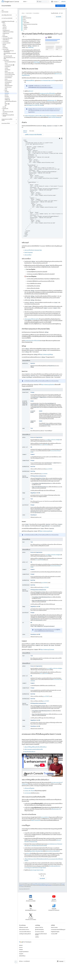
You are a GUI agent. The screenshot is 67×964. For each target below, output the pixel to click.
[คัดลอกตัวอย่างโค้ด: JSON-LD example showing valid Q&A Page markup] (62, 138)
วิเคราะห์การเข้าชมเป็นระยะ (29, 751)
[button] (8, 12)
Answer (32, 401)
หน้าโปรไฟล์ (46, 444)
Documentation (6, 6)
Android (20, 945)
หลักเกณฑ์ (31, 91)
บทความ (41, 444)
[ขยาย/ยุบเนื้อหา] (26, 16)
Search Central (14, 1)
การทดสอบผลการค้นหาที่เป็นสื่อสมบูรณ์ (58, 929)
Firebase (21, 949)
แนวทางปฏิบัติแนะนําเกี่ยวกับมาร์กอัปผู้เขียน (52, 439)
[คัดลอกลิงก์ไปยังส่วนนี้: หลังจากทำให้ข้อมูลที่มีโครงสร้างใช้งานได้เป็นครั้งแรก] (51, 780)
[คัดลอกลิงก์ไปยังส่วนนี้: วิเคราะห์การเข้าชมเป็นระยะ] (37, 814)
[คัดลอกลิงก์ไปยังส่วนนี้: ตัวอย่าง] (28, 122)
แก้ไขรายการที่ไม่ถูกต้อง (29, 788)
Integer (32, 392)
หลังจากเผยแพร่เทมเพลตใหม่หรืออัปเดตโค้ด (33, 749)
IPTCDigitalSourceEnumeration (38, 476)
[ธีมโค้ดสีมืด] (60, 138)
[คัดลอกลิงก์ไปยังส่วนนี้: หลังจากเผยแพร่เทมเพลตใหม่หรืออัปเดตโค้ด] (47, 797)
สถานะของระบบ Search (39, 931)
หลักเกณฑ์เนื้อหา (27, 255)
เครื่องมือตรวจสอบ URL (52, 100)
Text (31, 428)
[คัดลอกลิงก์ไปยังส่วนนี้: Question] (28, 371)
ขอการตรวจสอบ (27, 793)
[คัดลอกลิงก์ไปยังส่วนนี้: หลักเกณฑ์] (30, 242)
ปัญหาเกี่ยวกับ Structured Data (36, 851)
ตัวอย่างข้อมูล (37, 62)
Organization (39, 437)
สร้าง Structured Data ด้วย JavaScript (44, 87)
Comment (32, 454)
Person (32, 437)
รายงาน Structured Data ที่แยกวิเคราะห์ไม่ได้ (37, 845)
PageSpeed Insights (55, 931)
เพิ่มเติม (24, 1)
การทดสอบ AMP (54, 933)
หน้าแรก (23, 13)
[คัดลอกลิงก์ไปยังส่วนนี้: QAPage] (27, 346)
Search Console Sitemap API (55, 117)
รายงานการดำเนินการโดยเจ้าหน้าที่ (52, 851)
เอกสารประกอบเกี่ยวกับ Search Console (41, 934)
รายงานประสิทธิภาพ (44, 817)
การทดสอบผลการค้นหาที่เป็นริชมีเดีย (47, 93)
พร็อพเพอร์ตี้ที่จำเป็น (30, 80)
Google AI (21, 953)
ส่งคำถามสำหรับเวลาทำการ (24, 929)
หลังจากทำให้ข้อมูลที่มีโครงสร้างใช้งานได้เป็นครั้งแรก (35, 747)
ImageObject (33, 492)
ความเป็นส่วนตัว (27, 961)
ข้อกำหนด (21, 961)
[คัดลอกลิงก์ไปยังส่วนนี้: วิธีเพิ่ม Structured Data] (39, 69)
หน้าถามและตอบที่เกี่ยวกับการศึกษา (31, 319)
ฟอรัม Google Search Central (36, 870)
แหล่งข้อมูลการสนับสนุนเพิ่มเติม (25, 933)
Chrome (21, 947)
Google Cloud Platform (24, 951)
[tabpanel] (42, 185)
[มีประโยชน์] (60, 13)
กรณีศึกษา (37, 936)
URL (31, 447)
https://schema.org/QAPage (46, 354)
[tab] (25, 130)
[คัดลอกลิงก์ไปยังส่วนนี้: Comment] (28, 641)
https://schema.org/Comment (47, 649)
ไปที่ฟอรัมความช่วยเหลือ (23, 927)
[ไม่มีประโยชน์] (62, 13)
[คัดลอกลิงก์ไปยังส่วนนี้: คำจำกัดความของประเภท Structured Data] (51, 329)
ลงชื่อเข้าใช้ (63, 1)
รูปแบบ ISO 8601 (49, 468)
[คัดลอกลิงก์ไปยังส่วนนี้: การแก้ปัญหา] (31, 825)
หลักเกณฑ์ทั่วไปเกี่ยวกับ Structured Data (33, 250)
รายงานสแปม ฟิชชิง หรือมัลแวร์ (25, 931)
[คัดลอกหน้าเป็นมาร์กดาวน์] (23, 36)
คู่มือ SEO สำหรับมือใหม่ (39, 929)
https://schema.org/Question (47, 384)
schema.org (30, 47)
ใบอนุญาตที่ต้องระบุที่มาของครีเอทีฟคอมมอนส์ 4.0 (40, 883)
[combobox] (42, 1)
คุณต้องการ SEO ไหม (39, 927)
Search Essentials (28, 252)
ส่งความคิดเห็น (58, 16)
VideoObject (33, 515)
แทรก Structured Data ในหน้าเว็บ (48, 80)
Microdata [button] (31, 130)
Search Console (60, 5)
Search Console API (35, 820)
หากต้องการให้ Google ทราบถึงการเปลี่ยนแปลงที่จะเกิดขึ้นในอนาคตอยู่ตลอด (40, 115)
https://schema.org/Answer (46, 531)
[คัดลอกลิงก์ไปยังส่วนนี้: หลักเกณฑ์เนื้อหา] (32, 259)
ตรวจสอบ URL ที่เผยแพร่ (29, 790)
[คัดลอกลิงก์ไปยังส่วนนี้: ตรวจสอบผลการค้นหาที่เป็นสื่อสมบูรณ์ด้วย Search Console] (23, 736)
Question (32, 363)
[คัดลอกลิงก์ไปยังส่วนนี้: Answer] (27, 521)
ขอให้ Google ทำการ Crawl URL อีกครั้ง (34, 105)
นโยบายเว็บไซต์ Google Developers (45, 885)
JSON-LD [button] (25, 130)
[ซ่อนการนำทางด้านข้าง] (15, 961)
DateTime (32, 466)
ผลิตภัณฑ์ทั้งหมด (22, 955)
